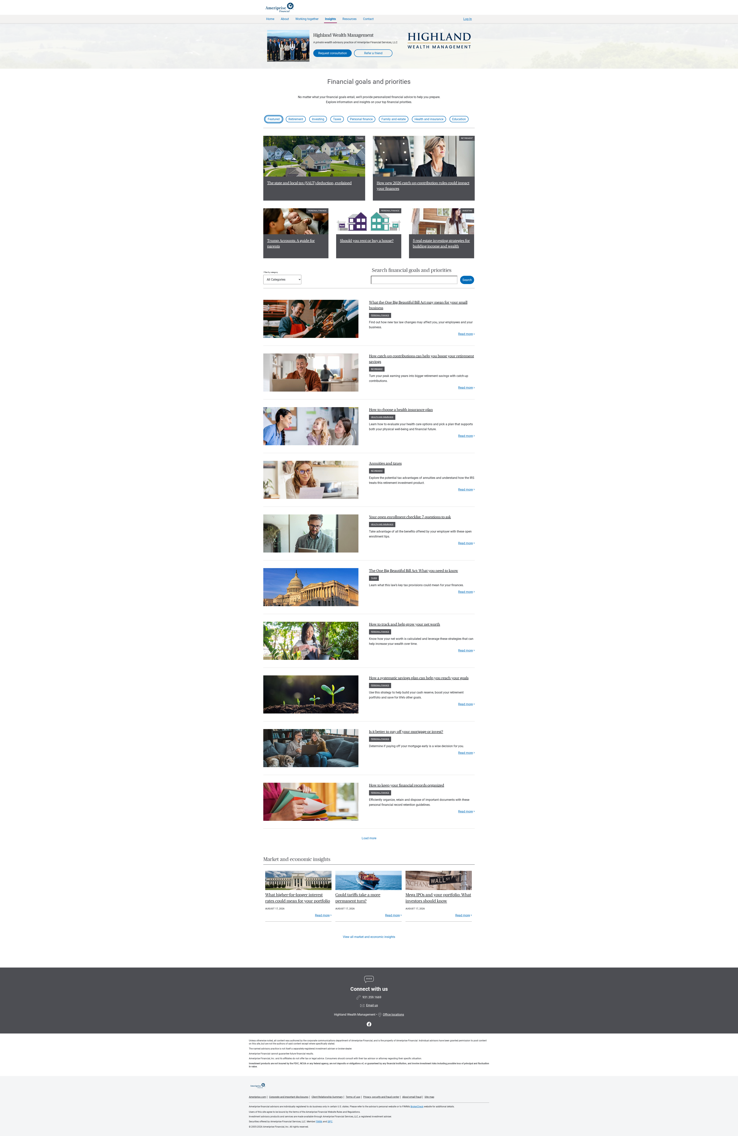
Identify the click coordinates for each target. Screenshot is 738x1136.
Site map (429, 1096)
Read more (465, 334)
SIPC (329, 1121)
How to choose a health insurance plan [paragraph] (401, 410)
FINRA (319, 1121)
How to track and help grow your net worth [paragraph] (404, 624)
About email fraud (411, 1096)
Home (270, 19)
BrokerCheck (417, 1106)
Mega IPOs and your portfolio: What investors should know (438, 898)
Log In (467, 19)
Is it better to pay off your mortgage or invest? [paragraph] (406, 732)
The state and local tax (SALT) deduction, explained (309, 183)
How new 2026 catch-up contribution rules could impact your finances (423, 186)
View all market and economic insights (369, 937)
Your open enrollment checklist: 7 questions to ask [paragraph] (410, 517)
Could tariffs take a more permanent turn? (357, 898)
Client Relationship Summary (327, 1096)
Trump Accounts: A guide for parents (291, 243)
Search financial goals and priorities (411, 270)
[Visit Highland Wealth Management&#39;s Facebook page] (369, 1024)
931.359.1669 (371, 997)
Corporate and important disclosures (288, 1096)
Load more (369, 838)
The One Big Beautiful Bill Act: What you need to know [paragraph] (413, 571)
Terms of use (353, 1096)
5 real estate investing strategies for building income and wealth (441, 243)
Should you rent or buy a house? (367, 241)
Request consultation (332, 53)
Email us (372, 1005)
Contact (368, 19)
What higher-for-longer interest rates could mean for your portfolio (297, 898)
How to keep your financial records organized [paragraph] (406, 785)
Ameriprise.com (257, 1096)
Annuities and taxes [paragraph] (385, 463)
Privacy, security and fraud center (381, 1096)
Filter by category (271, 272)
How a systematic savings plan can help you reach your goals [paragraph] (419, 678)
